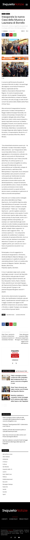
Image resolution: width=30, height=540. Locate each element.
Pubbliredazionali (7, 479)
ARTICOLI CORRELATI (8, 371)
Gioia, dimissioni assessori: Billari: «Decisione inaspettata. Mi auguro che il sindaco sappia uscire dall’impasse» (21, 339)
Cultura (8, 11)
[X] (7, 34)
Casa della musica (10, 314)
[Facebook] (3, 34)
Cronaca (5, 461)
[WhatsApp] (14, 34)
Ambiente (5, 459)
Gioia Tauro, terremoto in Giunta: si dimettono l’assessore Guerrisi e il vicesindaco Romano (8, 337)
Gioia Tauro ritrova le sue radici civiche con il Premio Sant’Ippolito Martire (19, 389)
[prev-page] (3, 405)
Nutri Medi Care (7, 474)
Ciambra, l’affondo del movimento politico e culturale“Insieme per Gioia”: (14, 430)
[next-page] (5, 405)
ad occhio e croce (7, 454)
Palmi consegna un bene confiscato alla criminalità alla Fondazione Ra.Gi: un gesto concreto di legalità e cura (19, 379)
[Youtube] (19, 537)
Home (3, 11)
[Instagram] (15, 537)
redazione (5, 31)
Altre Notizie (6, 456)
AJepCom (10, 530)
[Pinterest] (11, 34)
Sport (4, 494)
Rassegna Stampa (8, 484)
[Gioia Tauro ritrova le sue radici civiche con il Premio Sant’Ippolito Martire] (6, 389)
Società (7, 13)
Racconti (5, 482)
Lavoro (4, 472)
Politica (5, 477)
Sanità (4, 489)
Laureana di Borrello (20, 314)
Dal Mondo (6, 467)
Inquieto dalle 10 (7, 469)
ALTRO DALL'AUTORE (21, 371)
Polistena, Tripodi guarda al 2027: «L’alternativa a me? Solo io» (15, 425)
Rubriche (5, 487)
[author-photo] (15, 357)
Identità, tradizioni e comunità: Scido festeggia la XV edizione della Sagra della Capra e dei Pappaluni (15, 441)
